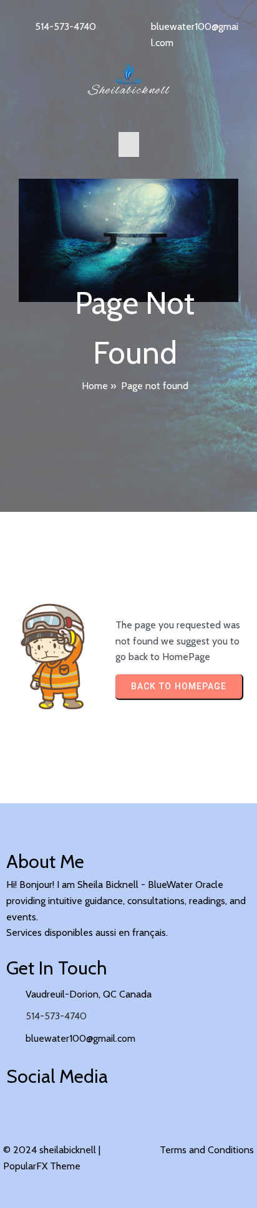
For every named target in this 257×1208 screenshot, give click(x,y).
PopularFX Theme (41, 1166)
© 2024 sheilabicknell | (51, 1150)
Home (95, 386)
